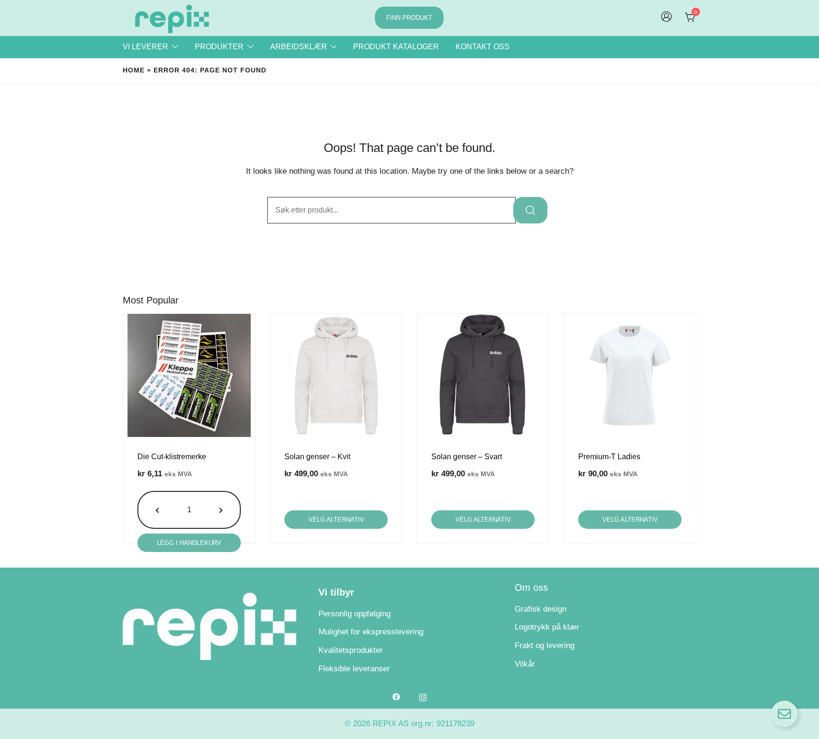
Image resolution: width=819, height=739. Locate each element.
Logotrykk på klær (547, 627)
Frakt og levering (544, 645)
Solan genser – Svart (466, 457)
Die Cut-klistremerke (171, 457)
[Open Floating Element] (784, 714)
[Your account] (666, 17)
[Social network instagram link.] (423, 696)
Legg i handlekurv (189, 542)
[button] (158, 510)
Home (134, 70)
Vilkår (525, 663)
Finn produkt (409, 17)
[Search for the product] (530, 210)
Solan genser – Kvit (317, 457)
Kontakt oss (482, 47)
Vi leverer (145, 47)
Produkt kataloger (396, 47)
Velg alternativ (336, 519)
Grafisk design (540, 609)
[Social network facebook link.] (396, 696)
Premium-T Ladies (609, 457)
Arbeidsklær (298, 47)
